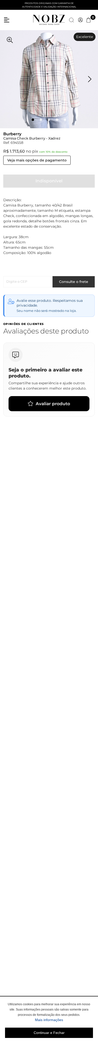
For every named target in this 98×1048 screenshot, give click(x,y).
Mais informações (64, 1020)
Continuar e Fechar (49, 1033)
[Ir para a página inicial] (49, 19)
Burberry (12, 134)
